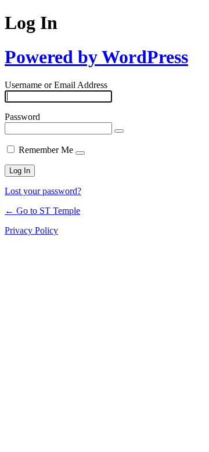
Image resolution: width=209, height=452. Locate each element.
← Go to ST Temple (42, 211)
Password (22, 117)
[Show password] (119, 131)
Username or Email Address (56, 85)
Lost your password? (43, 191)
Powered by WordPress (96, 56)
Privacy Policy (31, 230)
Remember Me (46, 150)
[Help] (80, 153)
